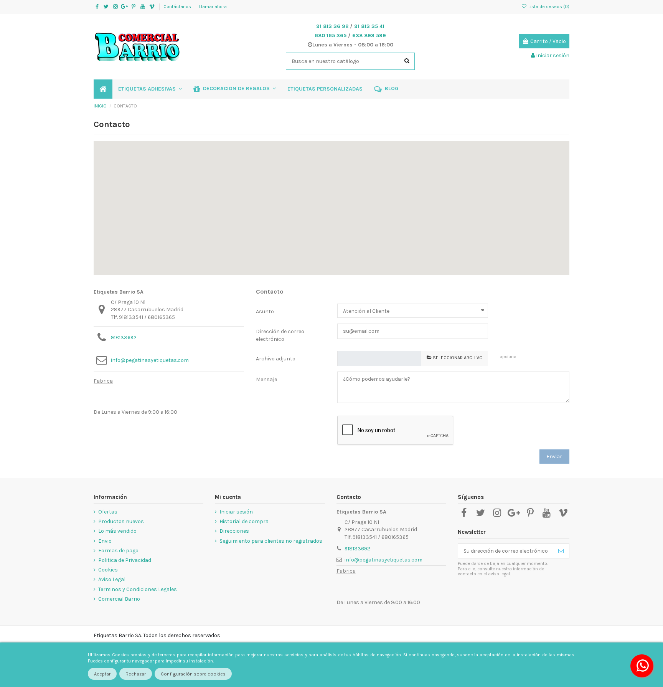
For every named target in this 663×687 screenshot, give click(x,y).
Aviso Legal (111, 579)
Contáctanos (177, 6)
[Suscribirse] (561, 551)
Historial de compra (244, 521)
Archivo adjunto (275, 358)
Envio (105, 541)
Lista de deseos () (548, 6)
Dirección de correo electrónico (280, 335)
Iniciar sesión (236, 512)
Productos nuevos (121, 521)
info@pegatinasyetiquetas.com (150, 360)
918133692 (124, 337)
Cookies (108, 569)
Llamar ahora (213, 6)
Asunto (265, 311)
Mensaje (266, 379)
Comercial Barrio (119, 599)
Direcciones (234, 531)
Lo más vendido (117, 531)
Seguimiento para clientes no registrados (270, 541)
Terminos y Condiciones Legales (137, 589)
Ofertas (107, 512)
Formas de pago (118, 550)
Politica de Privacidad (124, 560)
